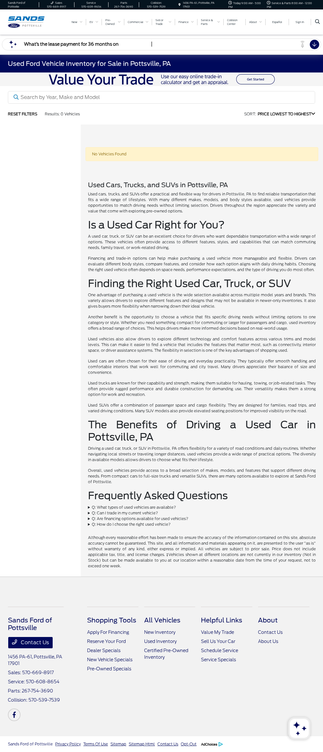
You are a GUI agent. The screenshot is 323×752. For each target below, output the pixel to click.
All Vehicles (162, 620)
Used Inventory (160, 641)
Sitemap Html (142, 744)
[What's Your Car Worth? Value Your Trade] (161, 79)
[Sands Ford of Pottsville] (36, 22)
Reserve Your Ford (106, 641)
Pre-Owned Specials (109, 668)
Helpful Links (221, 620)
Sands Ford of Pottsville (30, 744)
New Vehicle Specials (109, 659)
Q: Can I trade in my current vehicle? (125, 513)
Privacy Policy (68, 744)
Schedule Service (219, 650)
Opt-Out (189, 744)
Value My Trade (217, 632)
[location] (179, 4)
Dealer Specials (103, 650)
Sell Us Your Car (218, 641)
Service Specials (218, 659)
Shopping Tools (111, 620)
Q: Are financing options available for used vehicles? (140, 518)
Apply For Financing (108, 632)
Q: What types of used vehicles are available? (134, 507)
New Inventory (159, 632)
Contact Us (34, 642)
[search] (317, 22)
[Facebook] (14, 715)
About (268, 620)
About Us (268, 641)
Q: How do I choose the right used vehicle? (131, 524)
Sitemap (118, 744)
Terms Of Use (95, 744)
